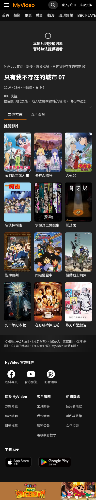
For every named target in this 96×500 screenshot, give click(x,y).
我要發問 (43, 415)
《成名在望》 (39, 341)
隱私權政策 (74, 415)
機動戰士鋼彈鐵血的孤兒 (78, 275)
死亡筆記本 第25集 (17, 324)
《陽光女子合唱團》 (16, 341)
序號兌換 (86, 4)
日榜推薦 (11, 425)
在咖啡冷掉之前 (47, 324)
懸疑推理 (42, 66)
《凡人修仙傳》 (41, 346)
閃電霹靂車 (43, 275)
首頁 (5, 15)
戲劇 (39, 15)
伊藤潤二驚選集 (47, 225)
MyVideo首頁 (13, 66)
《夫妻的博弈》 (20, 346)
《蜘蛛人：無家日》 (61, 341)
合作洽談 (72, 425)
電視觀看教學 (46, 435)
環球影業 (66, 15)
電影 (28, 15)
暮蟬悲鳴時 (43, 175)
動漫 (51, 15)
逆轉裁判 (12, 275)
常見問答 (43, 406)
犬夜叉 (71, 175)
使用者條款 (74, 406)
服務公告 (43, 425)
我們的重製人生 (17, 175)
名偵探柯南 (13, 225)
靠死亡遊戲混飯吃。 (78, 324)
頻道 (17, 15)
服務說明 (11, 415)
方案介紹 (11, 406)
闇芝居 (71, 225)
